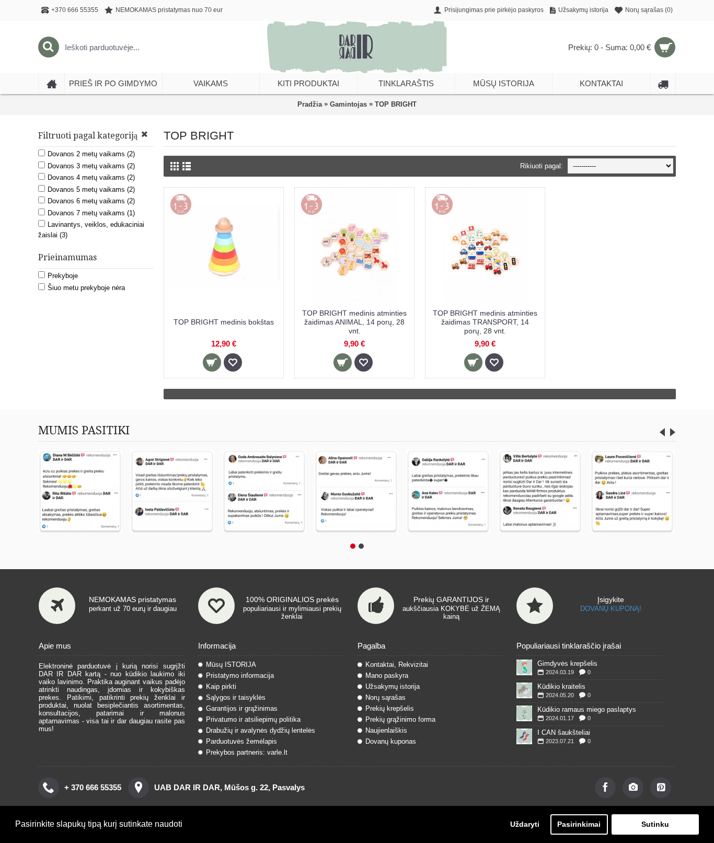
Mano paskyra (386, 675)
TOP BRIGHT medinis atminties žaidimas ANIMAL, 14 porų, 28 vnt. (354, 322)
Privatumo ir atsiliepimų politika (253, 719)
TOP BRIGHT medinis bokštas (224, 322)
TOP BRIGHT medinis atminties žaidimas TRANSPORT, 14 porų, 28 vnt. (485, 322)
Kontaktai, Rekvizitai (396, 664)
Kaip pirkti (221, 686)
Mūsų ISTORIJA (231, 664)
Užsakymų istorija (392, 686)
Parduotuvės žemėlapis (241, 741)
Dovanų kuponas (390, 741)
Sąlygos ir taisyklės (236, 697)
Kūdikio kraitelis (561, 686)
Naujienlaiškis (386, 730)
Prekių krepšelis (389, 708)
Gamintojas (348, 104)
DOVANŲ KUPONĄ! (610, 609)
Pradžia (309, 104)
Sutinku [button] (655, 824)
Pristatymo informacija (240, 675)
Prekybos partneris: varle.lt (246, 752)
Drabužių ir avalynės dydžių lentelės (260, 730)
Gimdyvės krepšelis (567, 663)
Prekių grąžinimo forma (400, 719)
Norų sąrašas (385, 697)
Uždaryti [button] (524, 824)
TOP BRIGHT (396, 104)
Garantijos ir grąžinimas (242, 708)
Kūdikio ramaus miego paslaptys (586, 709)
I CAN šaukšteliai (563, 732)
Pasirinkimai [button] (579, 824)
